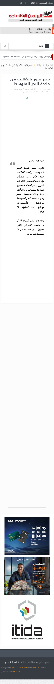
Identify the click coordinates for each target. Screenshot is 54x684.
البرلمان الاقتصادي (12, 662)
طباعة (42, 92)
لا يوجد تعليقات (18, 89)
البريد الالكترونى (29, 92)
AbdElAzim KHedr (20, 668)
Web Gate (36, 668)
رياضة (27, 89)
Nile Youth (15, 671)
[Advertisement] (27, 129)
